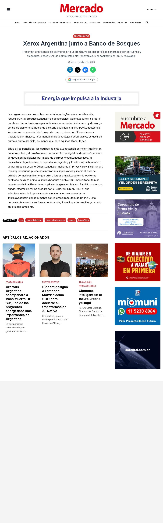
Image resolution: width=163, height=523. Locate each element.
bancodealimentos (55, 220)
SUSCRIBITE (135, 22)
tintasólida (83, 220)
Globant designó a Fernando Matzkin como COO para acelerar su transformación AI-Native (55, 299)
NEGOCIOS (95, 22)
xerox (72, 220)
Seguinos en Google (83, 79)
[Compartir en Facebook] (85, 70)
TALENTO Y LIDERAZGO (60, 22)
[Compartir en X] (78, 70)
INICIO (18, 22)
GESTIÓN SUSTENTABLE (35, 22)
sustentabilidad (34, 220)
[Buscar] (147, 22)
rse (21, 220)
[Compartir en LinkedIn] (70, 70)
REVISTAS (122, 22)
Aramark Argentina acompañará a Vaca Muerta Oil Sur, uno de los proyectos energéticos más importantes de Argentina (19, 303)
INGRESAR (151, 9)
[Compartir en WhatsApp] (93, 70)
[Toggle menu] (8, 9)
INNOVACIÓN (109, 22)
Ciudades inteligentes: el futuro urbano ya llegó (90, 297)
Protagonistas (81, 36)
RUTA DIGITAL (80, 22)
